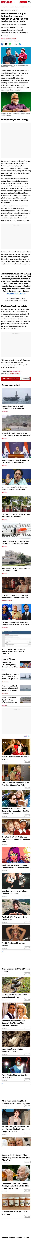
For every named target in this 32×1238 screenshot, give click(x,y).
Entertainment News (6, 41)
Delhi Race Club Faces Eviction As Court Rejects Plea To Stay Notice (16, 515)
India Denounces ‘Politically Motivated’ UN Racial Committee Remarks (16, 461)
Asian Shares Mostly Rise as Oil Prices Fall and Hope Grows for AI (10, 689)
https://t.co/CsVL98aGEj (16, 293)
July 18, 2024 (23, 301)
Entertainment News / (11, 7)
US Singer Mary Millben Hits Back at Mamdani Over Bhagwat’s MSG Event (15, 623)
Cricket (3, 669)
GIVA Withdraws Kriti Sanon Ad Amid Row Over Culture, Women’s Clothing (15, 596)
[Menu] (29, 2)
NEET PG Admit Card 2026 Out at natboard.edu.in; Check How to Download (13, 651)
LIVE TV (24, 2)
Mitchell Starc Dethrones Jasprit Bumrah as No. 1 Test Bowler (10, 665)
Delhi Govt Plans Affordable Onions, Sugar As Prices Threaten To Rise (15, 488)
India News (4, 438)
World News (5, 411)
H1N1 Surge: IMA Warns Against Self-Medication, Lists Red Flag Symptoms (15, 542)
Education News (6, 656)
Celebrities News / (23, 7)
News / (3, 7)
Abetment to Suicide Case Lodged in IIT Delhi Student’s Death (16, 569)
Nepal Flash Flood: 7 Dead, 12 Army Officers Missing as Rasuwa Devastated (16, 434)
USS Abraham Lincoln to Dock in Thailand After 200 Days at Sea (13, 407)
